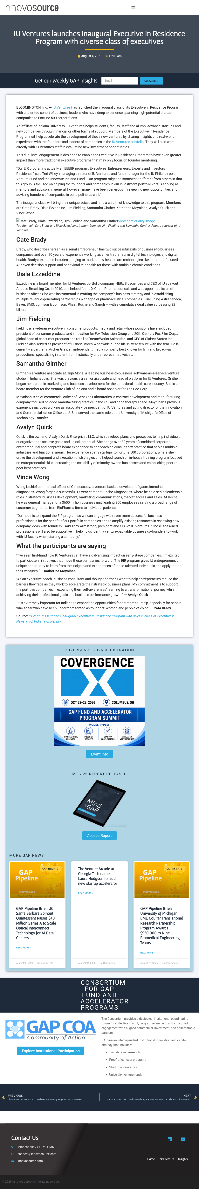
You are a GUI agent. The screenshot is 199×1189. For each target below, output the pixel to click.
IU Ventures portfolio (128, 142)
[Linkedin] (170, 1139)
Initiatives (164, 1159)
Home (151, 1159)
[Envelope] (183, 1139)
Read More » (23, 947)
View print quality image (136, 221)
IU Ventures (61, 107)
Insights (183, 1159)
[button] (133, 7)
